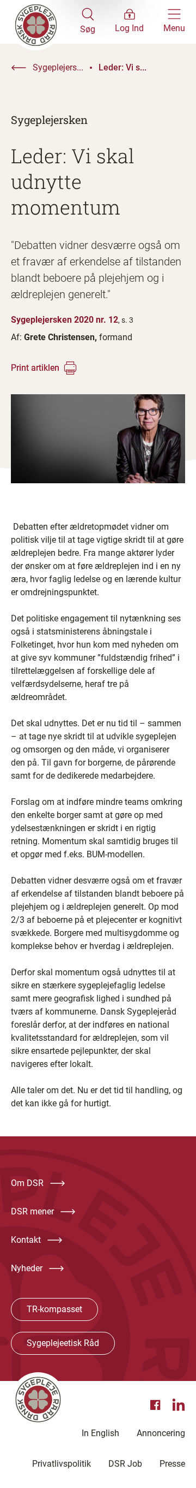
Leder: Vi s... (122, 67)
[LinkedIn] (178, 1405)
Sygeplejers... (58, 67)
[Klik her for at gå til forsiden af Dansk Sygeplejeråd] (45, 22)
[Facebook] (156, 1405)
